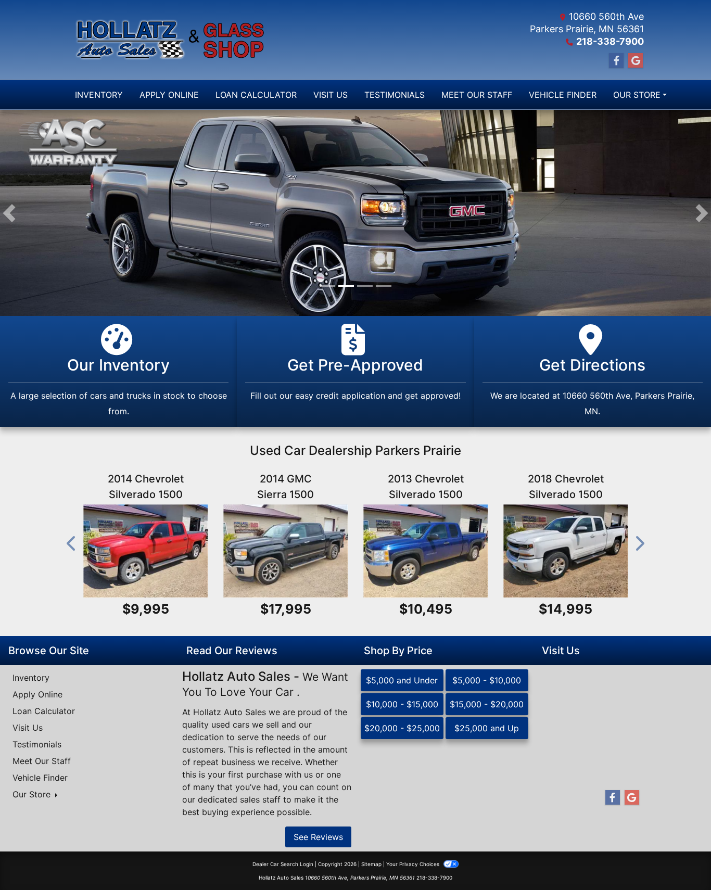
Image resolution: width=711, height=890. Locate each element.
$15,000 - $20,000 (487, 704)
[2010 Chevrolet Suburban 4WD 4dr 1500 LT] (285, 550)
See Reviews (318, 837)
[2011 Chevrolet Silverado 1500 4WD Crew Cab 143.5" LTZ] (425, 550)
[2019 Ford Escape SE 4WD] (565, 550)
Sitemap (371, 864)
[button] (9, 213)
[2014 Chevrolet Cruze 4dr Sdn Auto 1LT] (145, 550)
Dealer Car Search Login (282, 864)
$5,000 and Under (402, 680)
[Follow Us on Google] (635, 60)
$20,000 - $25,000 (402, 728)
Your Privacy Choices (413, 864)
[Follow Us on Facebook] (616, 60)
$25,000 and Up (486, 728)
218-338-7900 (610, 41)
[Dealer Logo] (165, 40)
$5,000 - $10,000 (486, 680)
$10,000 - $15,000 (402, 704)
